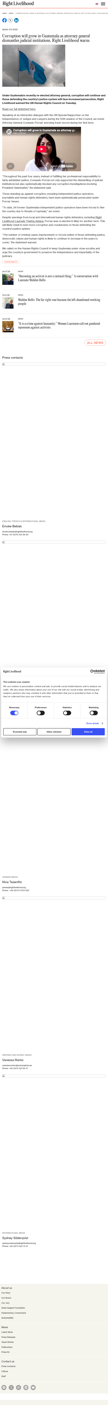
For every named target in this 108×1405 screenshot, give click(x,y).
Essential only (20, 732)
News (11, 13)
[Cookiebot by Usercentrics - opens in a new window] (92, 671)
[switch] (41, 713)
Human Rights (10, 262)
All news (95, 343)
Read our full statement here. (19, 109)
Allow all (88, 732)
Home (4, 13)
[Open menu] (103, 4)
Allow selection (54, 732)
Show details (92, 723)
